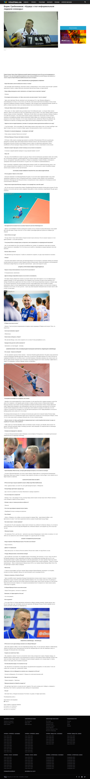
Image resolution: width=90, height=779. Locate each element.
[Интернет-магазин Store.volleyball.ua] (73, 37)
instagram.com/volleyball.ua (11, 706)
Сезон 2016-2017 (8, 750)
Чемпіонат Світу (49, 724)
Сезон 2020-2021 (8, 744)
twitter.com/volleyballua (10, 709)
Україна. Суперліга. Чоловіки (12, 733)
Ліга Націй (48, 721)
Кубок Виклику (28, 724)
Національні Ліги (72, 718)
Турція (68, 724)
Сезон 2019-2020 (8, 745)
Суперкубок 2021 (50, 762)
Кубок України (7, 724)
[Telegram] (82, 777)
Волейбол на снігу (30, 771)
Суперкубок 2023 (50, 760)
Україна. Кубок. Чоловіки (11, 754)
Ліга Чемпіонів (28, 721)
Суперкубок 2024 (50, 758)
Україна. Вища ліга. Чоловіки (54, 733)
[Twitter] (85, 777)
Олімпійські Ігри (49, 722)
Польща (69, 721)
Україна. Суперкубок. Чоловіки (54, 754)
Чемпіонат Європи (50, 726)
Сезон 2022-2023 (8, 740)
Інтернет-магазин (67, 2)
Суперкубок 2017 (50, 768)
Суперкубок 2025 (50, 757)
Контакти (49, 2)
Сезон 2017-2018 (8, 748)
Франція (69, 726)
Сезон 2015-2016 (8, 751)
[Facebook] (76, 777)
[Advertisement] (31, 62)
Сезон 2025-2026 (8, 736)
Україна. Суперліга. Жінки (32, 733)
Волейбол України (9, 718)
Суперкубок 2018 (50, 766)
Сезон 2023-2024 (8, 739)
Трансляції (42, 2)
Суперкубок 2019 (50, 765)
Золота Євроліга (50, 727)
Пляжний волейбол (9, 771)
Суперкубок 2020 (50, 763)
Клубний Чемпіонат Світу (52, 729)
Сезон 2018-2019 (8, 747)
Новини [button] (26, 2)
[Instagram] (79, 777)
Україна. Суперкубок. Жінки (74, 754)
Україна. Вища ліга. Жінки (74, 733)
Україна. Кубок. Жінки (31, 754)
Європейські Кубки (30, 718)
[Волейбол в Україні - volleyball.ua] (13, 2)
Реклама (57, 2)
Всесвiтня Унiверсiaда (51, 730)
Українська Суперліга (8, 721)
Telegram (7, 701)
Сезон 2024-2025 (8, 737)
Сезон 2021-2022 (8, 742)
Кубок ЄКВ (27, 722)
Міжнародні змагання (52, 718)
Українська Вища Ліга (9, 722)
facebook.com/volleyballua (10, 707)
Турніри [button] (33, 2)
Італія (68, 722)
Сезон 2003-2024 (8, 758)
